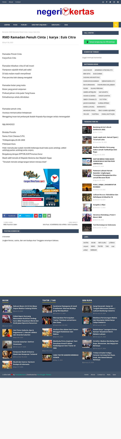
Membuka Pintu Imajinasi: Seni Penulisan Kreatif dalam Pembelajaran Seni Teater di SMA (65, 344)
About (11, 2)
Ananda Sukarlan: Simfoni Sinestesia (23, 343)
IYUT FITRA (103, 99)
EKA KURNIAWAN (89, 85)
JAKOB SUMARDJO (89, 103)
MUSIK (93, 243)
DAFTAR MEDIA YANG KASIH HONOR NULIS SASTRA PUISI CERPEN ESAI (104, 161)
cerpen (85, 246)
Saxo (114, 375)
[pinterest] (118, 2)
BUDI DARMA (97, 74)
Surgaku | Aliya (99, 205)
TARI (107, 246)
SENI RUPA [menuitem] (55, 25)
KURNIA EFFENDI (103, 103)
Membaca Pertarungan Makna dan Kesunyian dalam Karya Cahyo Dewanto (105, 320)
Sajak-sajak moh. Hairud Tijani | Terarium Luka (105, 138)
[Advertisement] (60, 408)
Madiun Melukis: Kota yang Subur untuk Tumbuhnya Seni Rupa (105, 149)
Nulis (108, 375)
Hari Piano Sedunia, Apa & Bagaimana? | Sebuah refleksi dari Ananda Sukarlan (25, 332)
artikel (85, 250)
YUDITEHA (95, 114)
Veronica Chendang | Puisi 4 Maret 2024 (104, 216)
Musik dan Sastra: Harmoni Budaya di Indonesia (24, 363)
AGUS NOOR (87, 70)
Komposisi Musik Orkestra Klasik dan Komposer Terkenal (25, 353)
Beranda (5, 32)
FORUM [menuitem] (24, 25)
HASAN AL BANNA (89, 96)
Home (4, 2)
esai (113, 246)
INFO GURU (102, 243)
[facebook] (107, 2)
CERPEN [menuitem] (7, 25)
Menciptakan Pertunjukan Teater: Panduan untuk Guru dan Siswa (64, 320)
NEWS (93, 246)
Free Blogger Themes (44, 375)
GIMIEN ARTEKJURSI (89, 92)
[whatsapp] (103, 2)
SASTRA (85, 243)
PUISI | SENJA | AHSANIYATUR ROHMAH (104, 185)
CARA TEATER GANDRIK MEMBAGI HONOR (65, 356)
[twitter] (110, 2)
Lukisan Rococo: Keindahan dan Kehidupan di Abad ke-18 (105, 196)
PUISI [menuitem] (15, 25)
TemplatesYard (20, 375)
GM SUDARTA (103, 92)
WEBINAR (94, 250)
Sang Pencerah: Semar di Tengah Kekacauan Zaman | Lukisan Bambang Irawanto (104, 308)
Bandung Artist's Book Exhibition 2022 (102, 128)
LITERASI (112, 243)
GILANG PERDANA (97, 88)
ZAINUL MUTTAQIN (108, 114)
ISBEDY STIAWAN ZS (90, 99)
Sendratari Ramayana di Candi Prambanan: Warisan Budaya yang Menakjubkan (65, 308)
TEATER (100, 246)
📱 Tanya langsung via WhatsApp (100, 42)
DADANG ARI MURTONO (91, 77)
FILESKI (85, 88)
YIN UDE (86, 114)
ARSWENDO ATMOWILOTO (104, 70)
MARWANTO (101, 107)
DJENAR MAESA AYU (108, 81)
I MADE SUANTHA (104, 96)
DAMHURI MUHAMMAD (91, 81)
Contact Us (101, 375)
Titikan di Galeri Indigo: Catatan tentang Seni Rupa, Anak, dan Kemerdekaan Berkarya (104, 356)
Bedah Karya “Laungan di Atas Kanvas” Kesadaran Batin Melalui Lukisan (105, 331)
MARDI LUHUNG (88, 107)
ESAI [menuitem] (66, 25)
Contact (18, 2)
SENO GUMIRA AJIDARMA (106, 110)
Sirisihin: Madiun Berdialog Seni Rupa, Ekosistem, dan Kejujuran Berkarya (105, 343)
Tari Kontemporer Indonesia (104, 225)
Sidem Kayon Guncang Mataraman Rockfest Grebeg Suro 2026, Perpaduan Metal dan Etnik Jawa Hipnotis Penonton (26, 319)
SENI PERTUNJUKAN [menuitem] (39, 25)
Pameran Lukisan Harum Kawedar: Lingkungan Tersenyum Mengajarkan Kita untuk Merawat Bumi (104, 174)
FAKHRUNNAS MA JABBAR (106, 85)
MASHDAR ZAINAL (89, 110)
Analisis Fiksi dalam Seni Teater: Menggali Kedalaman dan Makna (65, 331)
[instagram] (114, 2)
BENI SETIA (86, 74)
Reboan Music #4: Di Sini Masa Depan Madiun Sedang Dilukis (25, 307)
